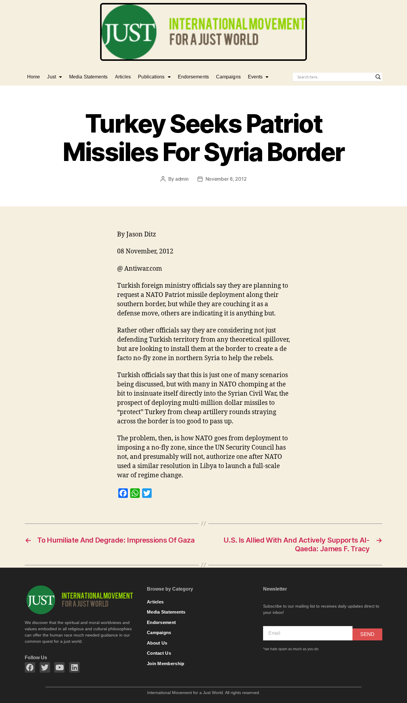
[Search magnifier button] (378, 77)
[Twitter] (45, 667)
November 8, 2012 (226, 179)
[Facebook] (30, 667)
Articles (123, 76)
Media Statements (88, 76)
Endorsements (193, 76)
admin (182, 179)
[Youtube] (59, 667)
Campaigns (228, 76)
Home (33, 76)
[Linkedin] (74, 667)
